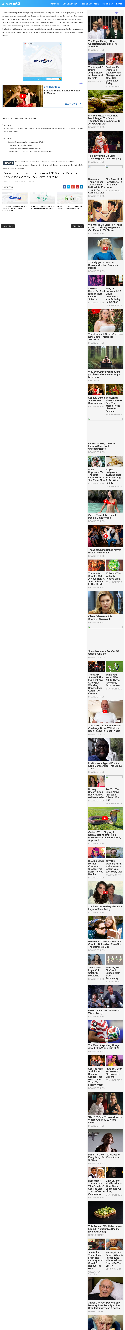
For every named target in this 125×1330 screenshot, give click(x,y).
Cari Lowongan (69, 3)
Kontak (119, 3)
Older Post (77, 226)
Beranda (54, 3)
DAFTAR (8, 163)
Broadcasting (22, 181)
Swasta (34, 181)
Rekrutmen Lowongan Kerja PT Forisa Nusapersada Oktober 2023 (69, 208)
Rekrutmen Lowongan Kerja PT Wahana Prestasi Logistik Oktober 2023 (15, 208)
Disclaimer (107, 3)
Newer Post (8, 226)
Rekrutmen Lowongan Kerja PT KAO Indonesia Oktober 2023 (42, 207)
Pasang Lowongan (90, 3)
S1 (30, 181)
